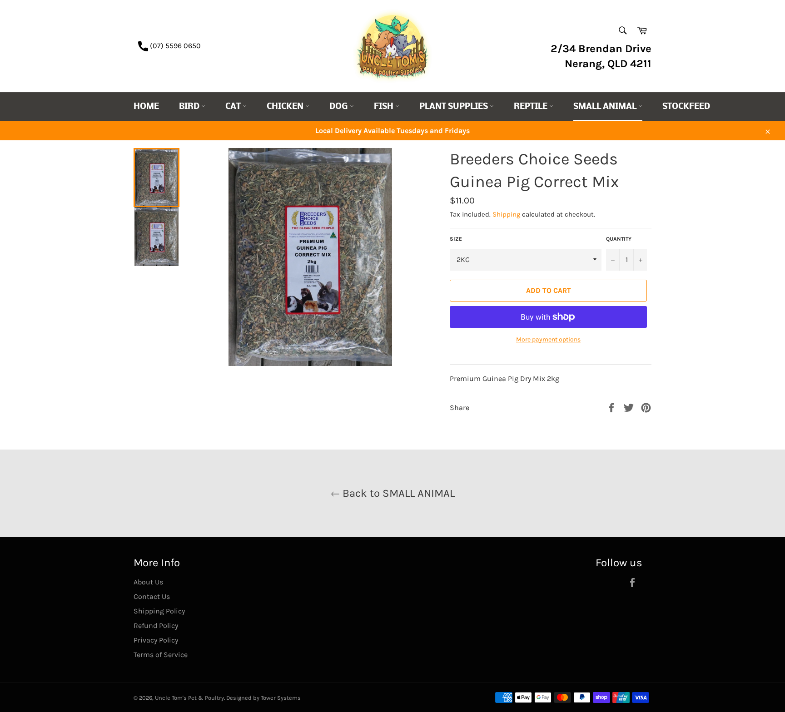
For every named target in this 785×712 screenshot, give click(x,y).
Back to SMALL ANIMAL (397, 493)
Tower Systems (281, 697)
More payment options (548, 339)
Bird (190, 107)
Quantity (618, 239)
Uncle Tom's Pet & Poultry (189, 697)
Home (146, 107)
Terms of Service (161, 654)
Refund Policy (156, 625)
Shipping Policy (159, 611)
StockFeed (686, 107)
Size (456, 239)
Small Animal (605, 107)
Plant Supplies (454, 107)
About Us (148, 582)
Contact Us (152, 596)
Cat (234, 107)
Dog (339, 107)
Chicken (286, 107)
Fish (384, 107)
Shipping (506, 214)
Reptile (531, 107)
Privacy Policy (156, 640)
